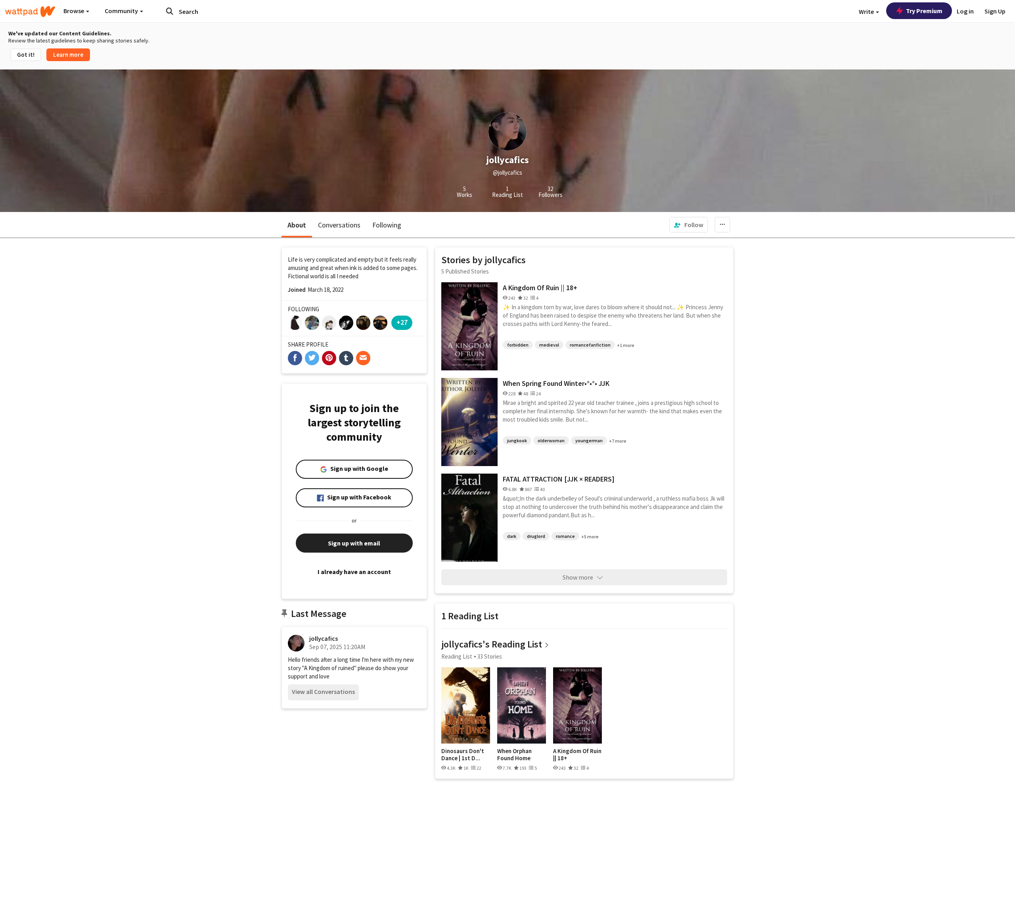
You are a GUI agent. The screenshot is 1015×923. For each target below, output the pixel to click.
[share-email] (363, 358)
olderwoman (551, 440)
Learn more (68, 54)
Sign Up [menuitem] (994, 11)
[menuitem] (688, 225)
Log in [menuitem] (965, 11)
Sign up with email (354, 543)
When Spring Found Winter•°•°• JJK (556, 383)
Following (386, 224)
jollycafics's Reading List (491, 644)
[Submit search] (169, 11)
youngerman (589, 440)
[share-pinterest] (329, 358)
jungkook (517, 440)
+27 (402, 322)
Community (122, 11)
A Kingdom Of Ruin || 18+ (540, 287)
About (296, 224)
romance (565, 536)
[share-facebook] (295, 358)
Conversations (339, 224)
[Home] (30, 11)
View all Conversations (323, 692)
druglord (536, 536)
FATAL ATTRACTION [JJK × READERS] (559, 479)
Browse (74, 11)
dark (511, 536)
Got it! (25, 54)
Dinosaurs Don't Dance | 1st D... (462, 754)
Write (867, 11)
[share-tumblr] (346, 358)
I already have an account (354, 572)
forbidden (518, 345)
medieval (549, 345)
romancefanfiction (590, 345)
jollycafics (323, 638)
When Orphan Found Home (514, 754)
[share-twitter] (312, 358)
